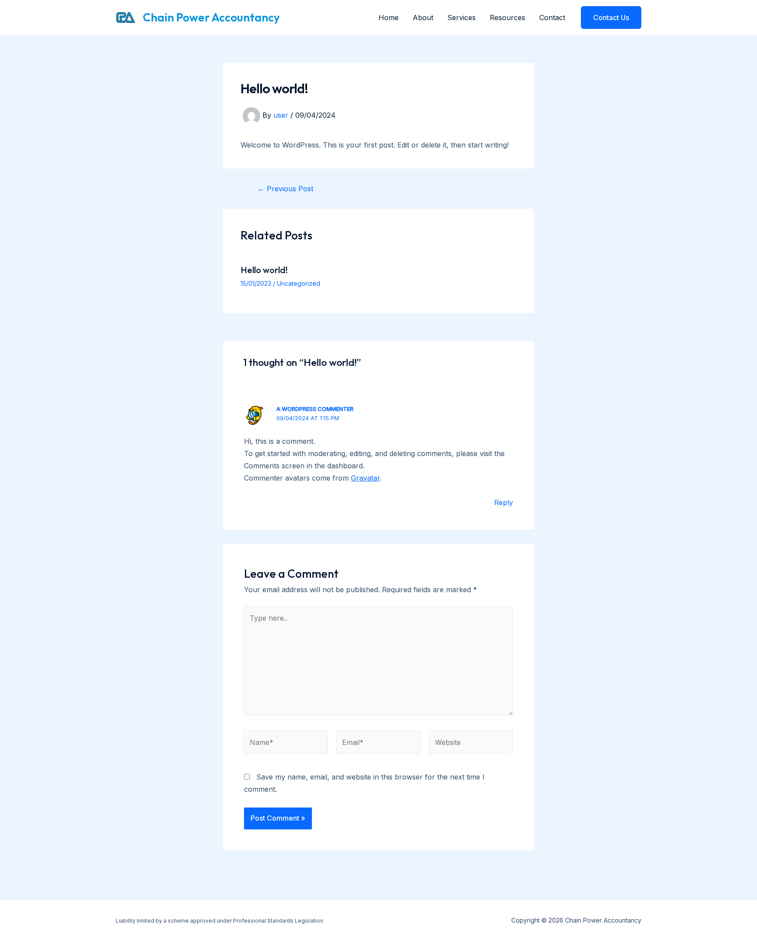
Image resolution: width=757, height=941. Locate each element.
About (423, 17)
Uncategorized (298, 283)
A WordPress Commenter (315, 408)
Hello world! (264, 269)
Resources (507, 17)
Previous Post (285, 188)
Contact (552, 17)
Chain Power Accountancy (211, 17)
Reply (503, 502)
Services (461, 17)
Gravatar (365, 478)
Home (388, 17)
